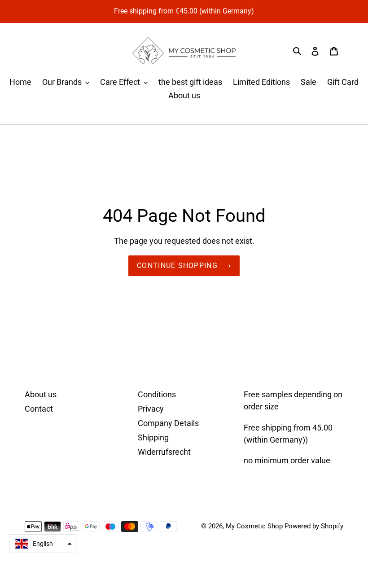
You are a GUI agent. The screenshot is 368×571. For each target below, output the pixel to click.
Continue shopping (177, 265)
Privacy (151, 408)
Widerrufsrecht (164, 452)
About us (41, 394)
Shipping (153, 437)
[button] (42, 543)
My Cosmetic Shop (254, 526)
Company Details (168, 423)
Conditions (157, 394)
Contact (39, 408)
